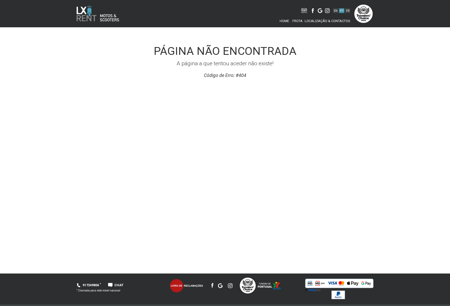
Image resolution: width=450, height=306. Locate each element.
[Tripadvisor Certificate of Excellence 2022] (364, 13)
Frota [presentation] (297, 21)
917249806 (92, 285)
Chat (118, 285)
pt (342, 10)
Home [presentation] (284, 21)
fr (347, 10)
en (336, 10)
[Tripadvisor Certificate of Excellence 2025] (248, 285)
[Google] (320, 10)
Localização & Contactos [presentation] (327, 21)
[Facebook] (312, 10)
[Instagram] (327, 10)
